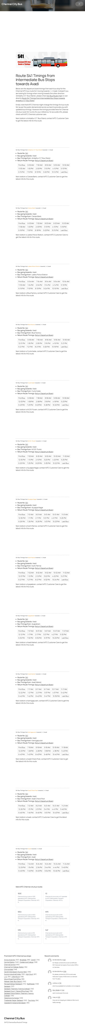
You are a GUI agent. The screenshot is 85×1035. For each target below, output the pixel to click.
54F (46, 930)
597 (64, 960)
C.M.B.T (35, 960)
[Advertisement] (42, 28)
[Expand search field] (79, 4)
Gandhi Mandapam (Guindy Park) (17, 972)
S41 (26, 153)
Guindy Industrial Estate (14, 974)
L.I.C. (7, 977)
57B (19, 930)
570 (59, 997)
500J (20, 912)
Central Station (11, 962)
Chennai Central (12, 965)
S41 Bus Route (52, 96)
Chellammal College (29, 962)
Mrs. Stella (56, 990)
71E (60, 983)
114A (62, 990)
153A (64, 971)
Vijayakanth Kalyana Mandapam (17, 1003)
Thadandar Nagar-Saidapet (15, 1000)
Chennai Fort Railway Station (15, 967)
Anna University (11, 960)
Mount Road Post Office (14, 979)
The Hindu (33, 1000)
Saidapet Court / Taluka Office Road (18, 991)
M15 (46, 912)
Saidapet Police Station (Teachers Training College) (19, 994)
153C (20, 893)
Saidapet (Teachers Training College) (19, 989)
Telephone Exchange (13, 998)
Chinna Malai (10, 969)
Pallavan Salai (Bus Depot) (15, 981)
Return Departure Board (44, 160)
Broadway (25, 960)
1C (46, 893)
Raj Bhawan (33, 984)
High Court (31, 974)
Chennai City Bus (12, 4)
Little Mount (17, 977)
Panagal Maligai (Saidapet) (15, 984)
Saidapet (9, 986)
